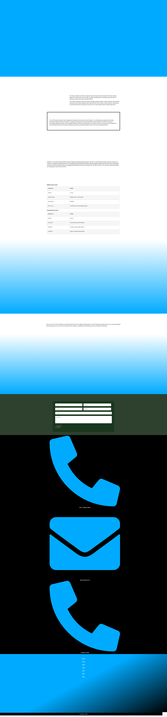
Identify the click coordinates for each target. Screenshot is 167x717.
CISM (83, 667)
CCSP (83, 661)
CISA (83, 670)
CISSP (83, 658)
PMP (83, 664)
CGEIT (83, 673)
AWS (83, 676)
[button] (0, 716)
